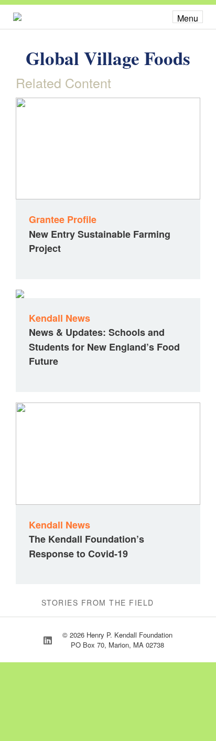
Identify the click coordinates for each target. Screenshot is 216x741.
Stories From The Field (97, 602)
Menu (187, 17)
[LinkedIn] (48, 640)
